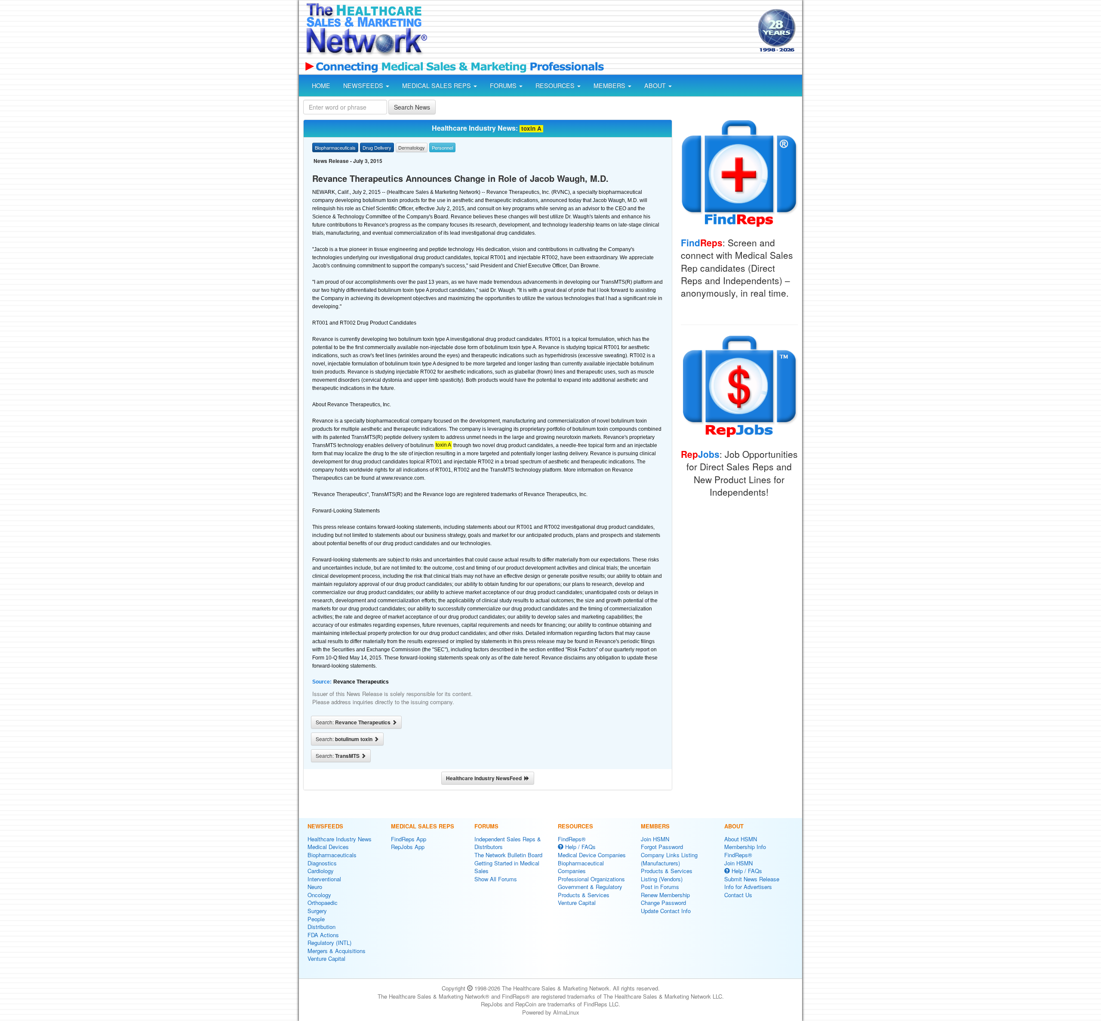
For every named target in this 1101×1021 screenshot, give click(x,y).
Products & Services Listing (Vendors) (666, 875)
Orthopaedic (323, 902)
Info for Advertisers (748, 887)
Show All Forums (495, 879)
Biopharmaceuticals (332, 855)
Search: (354, 722)
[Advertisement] (591, 31)
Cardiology (321, 871)
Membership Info (745, 847)
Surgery (317, 911)
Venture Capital (326, 958)
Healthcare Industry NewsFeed (485, 778)
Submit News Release (751, 879)
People (316, 919)
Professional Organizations (591, 879)
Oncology (319, 895)
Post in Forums (660, 887)
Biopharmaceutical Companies (581, 867)
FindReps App (408, 839)
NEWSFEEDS (364, 85)
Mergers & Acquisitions (337, 951)
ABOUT (655, 85)
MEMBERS (610, 85)
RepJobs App (407, 847)
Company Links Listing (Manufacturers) (669, 859)
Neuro (315, 887)
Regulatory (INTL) (329, 942)
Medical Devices (328, 847)
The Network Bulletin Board (508, 855)
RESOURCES (555, 85)
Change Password (663, 902)
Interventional (324, 879)
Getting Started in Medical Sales (506, 867)
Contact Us (738, 895)
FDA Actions (323, 935)
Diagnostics (322, 863)
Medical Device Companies (592, 855)
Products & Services (583, 895)
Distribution (321, 927)
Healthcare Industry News (340, 839)
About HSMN (740, 839)
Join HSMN (655, 839)
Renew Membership (665, 895)
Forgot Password (662, 847)
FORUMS (504, 85)
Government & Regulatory (590, 887)
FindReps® (572, 839)
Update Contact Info (666, 911)
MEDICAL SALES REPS (437, 85)
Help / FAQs (579, 847)
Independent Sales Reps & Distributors (507, 843)
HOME (321, 85)
